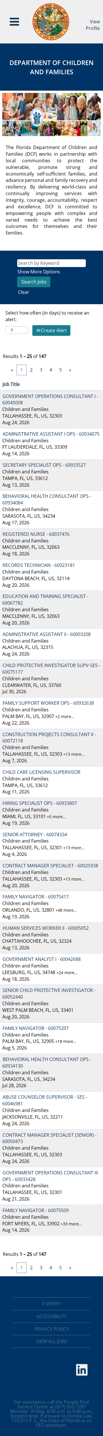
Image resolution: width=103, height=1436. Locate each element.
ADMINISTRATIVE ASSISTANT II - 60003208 (47, 634)
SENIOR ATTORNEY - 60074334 (35, 834)
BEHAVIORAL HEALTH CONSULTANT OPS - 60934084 (46, 499)
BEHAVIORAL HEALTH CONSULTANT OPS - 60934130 (46, 1062)
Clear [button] (23, 292)
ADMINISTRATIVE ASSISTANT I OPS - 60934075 (51, 434)
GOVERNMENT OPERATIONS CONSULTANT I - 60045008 (50, 399)
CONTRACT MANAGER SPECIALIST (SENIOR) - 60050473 (49, 1138)
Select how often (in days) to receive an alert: (47, 316)
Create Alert (53, 330)
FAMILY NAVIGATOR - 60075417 (36, 897)
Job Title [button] (11, 384)
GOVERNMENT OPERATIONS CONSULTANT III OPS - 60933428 (50, 1176)
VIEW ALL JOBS (51, 1341)
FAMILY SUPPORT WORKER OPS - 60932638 (48, 703)
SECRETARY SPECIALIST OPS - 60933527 (44, 465)
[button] (14, 22)
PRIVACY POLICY (51, 1329)
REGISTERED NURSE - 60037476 (36, 534)
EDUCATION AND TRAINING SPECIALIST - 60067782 (45, 599)
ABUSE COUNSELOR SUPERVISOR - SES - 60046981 (44, 1100)
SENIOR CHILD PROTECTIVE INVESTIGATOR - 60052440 (49, 993)
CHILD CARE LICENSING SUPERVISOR (41, 772)
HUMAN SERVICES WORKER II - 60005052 (46, 928)
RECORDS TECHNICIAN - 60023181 (39, 565)
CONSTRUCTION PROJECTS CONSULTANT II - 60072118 (49, 737)
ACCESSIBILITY (52, 1316)
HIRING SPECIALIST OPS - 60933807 (40, 803)
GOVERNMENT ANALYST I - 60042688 (42, 959)
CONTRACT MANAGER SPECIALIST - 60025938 (50, 865)
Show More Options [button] (38, 271)
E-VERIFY (51, 1303)
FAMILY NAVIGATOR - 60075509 (36, 1210)
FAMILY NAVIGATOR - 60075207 (36, 1028)
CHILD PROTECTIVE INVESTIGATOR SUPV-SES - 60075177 (51, 668)
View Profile (93, 24)
